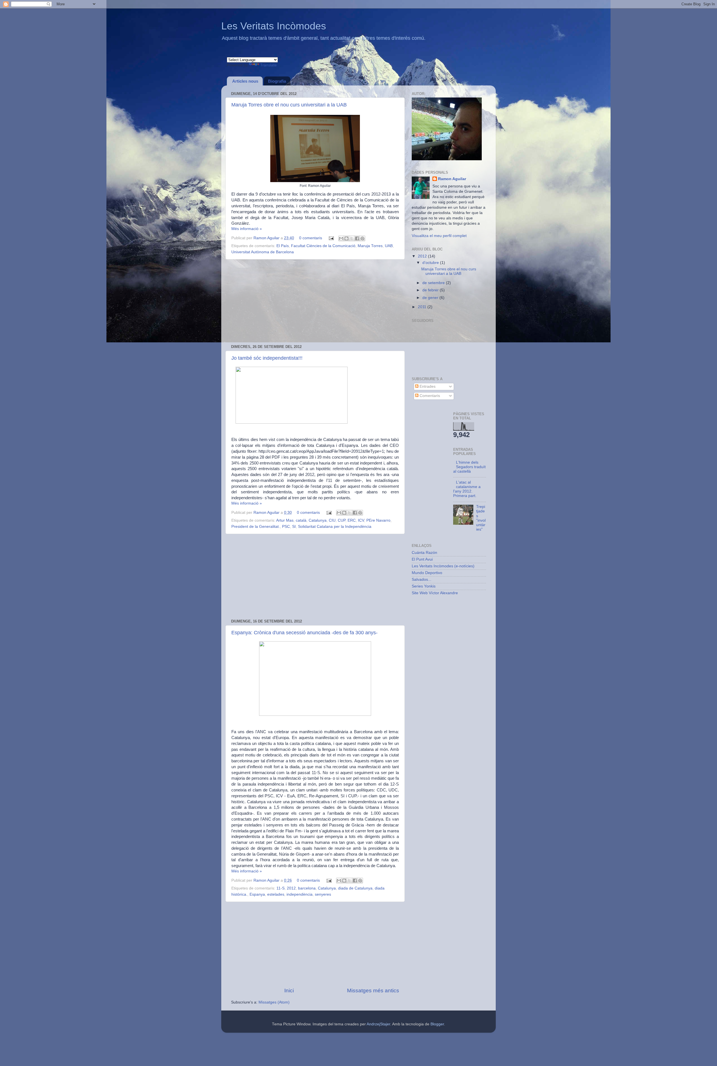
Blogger (437, 1024)
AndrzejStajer (378, 1024)
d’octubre (431, 263)
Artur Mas (285, 520)
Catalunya (318, 520)
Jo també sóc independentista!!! (266, 358)
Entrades (427, 386)
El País (282, 246)
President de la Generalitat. (255, 526)
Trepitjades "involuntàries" (481, 518)
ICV (361, 520)
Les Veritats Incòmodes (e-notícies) (443, 566)
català (301, 520)
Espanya (257, 894)
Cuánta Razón (424, 553)
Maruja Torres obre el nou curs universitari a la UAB (289, 105)
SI (294, 526)
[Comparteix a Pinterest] (362, 238)
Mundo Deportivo (427, 573)
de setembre (434, 283)
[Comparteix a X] (352, 238)
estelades (275, 894)
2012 (291, 888)
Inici (289, 990)
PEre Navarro (378, 520)
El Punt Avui (422, 559)
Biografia (277, 81)
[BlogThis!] (346, 238)
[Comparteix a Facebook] (357, 238)
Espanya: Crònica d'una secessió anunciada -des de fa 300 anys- (304, 632)
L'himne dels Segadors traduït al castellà (469, 466)
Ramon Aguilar (267, 238)
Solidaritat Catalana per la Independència (334, 526)
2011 (422, 307)
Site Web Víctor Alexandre (435, 593)
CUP (341, 520)
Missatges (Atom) (274, 1002)
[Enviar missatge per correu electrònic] (331, 238)
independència (300, 894)
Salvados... (421, 579)
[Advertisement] (315, 302)
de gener (430, 298)
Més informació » (246, 229)
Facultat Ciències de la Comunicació (323, 246)
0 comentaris (310, 238)
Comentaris (429, 396)
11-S (280, 888)
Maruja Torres (370, 246)
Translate (268, 65)
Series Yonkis (424, 586)
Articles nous (245, 81)
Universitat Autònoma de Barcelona (262, 252)
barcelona (307, 888)
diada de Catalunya (355, 888)
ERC (352, 520)
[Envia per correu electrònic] (341, 238)
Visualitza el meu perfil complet (439, 236)
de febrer (431, 290)
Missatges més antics (373, 990)
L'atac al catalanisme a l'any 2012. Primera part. (467, 489)
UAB (389, 246)
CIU (332, 520)
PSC (286, 526)
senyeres (323, 894)
